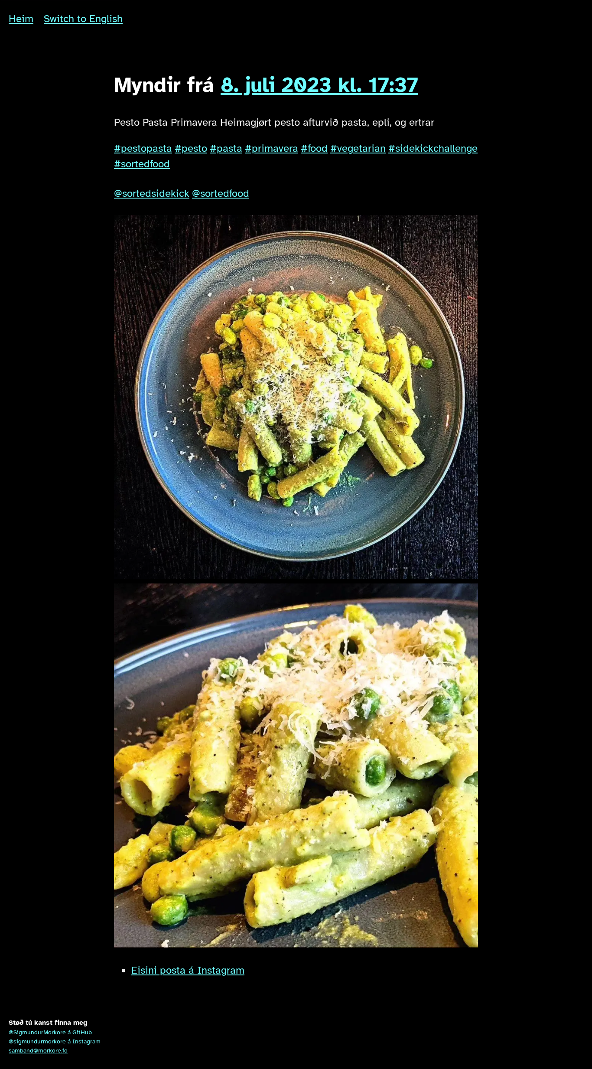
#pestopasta (143, 148)
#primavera (271, 148)
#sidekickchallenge (433, 148)
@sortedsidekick (151, 193)
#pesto (191, 148)
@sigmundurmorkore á (55, 1041)
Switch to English (83, 18)
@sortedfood (220, 193)
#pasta (226, 148)
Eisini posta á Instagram (187, 970)
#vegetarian (358, 148)
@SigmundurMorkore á (50, 1032)
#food (314, 148)
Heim (21, 18)
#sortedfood (142, 163)
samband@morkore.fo (38, 1050)
